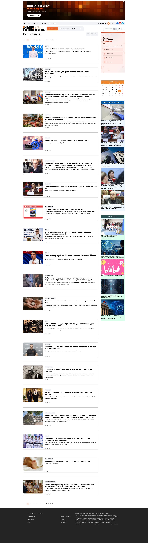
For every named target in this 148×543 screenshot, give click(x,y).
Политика (47, 69)
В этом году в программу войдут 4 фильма (56, 143)
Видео (62, 518)
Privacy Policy (78, 524)
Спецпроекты (64, 29)
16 (122, 89)
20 (112, 91)
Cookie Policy (114, 524)
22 (119, 91)
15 (119, 89)
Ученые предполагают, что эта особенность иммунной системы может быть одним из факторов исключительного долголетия (71, 306)
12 (109, 89)
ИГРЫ (74, 29)
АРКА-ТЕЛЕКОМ (113, 217)
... (43, 40)
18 (106, 91)
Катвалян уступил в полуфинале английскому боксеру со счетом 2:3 (63, 259)
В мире (29, 522)
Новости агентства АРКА (113, 102)
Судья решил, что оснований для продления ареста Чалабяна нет (63, 351)
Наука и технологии (50, 298)
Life (46, 321)
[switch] (115, 29)
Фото (62, 519)
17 (103, 91)
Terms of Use (96, 524)
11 (106, 89)
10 (103, 89)
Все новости (52, 29)
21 (116, 91)
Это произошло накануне (51, 463)
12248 (47, 40)
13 (112, 89)
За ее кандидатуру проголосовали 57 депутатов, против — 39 (62, 190)
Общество (47, 390)
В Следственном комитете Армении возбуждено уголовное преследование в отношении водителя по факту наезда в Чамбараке (69, 420)
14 (116, 89)
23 (122, 91)
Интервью (47, 115)
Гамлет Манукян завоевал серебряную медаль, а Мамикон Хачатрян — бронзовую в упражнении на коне (68, 52)
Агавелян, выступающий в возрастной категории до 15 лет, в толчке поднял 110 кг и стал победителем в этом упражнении (69, 237)
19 (109, 91)
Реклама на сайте (37, 513)
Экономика (31, 519)
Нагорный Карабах (49, 160)
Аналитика (63, 521)
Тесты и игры (48, 367)
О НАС (29, 513)
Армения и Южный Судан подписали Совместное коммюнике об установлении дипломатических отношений (71, 77)
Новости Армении (49, 413)
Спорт (46, 46)
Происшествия (49, 206)
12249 (51, 40)
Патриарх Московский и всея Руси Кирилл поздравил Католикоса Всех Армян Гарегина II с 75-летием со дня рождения (70, 397)
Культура (47, 138)
